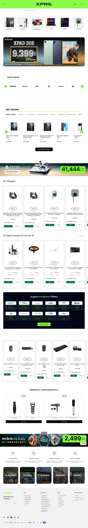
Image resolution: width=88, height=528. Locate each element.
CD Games (61, 114)
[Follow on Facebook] (4, 517)
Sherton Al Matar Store (46, 502)
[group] (44, 51)
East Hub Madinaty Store (46, 504)
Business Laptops (28, 499)
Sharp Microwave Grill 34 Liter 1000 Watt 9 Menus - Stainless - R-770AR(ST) (75, 268)
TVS (25, 504)
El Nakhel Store (44, 495)
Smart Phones (27, 501)
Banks (8, 226)
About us (60, 497)
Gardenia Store (44, 497)
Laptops (20, 114)
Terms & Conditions (62, 495)
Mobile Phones (11, 114)
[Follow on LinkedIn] (18, 517)
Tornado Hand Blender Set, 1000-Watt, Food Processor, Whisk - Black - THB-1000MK (13, 268)
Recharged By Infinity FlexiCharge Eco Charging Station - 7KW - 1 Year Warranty (54, 214)
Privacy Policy (61, 501)
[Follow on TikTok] (15, 517)
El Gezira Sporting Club (46, 501)
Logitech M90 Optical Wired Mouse (11, 364)
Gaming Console (28, 495)
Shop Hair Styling (64, 421)
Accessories (27, 502)
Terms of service (61, 504)
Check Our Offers (44, 324)
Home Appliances (42, 114)
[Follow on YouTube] (11, 517)
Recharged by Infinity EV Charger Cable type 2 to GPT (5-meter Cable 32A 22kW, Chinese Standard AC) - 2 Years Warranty (33, 214)
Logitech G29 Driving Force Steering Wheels (77, 364)
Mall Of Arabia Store (45, 499)
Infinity (13, 211)
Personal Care (71, 114)
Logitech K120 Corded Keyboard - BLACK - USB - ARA (60, 364)
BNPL (17, 226)
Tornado (13, 266)
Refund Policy (61, 502)
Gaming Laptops (28, 497)
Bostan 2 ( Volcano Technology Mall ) (45, 510)
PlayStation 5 (30, 114)
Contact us (60, 499)
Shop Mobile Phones (44, 149)
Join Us (60, 506)
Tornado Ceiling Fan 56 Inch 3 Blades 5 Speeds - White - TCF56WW (54, 268)
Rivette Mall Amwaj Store (46, 506)
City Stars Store (44, 508)
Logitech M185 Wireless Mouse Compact (44, 364)
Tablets (53, 114)
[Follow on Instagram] (8, 517)
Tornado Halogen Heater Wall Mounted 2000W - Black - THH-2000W (33, 268)
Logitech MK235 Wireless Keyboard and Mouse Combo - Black (27, 364)
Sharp (75, 266)
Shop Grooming (23, 421)
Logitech (10, 362)
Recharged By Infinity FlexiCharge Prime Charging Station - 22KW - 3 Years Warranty (75, 214)
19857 (77, 495)
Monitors (81, 114)
